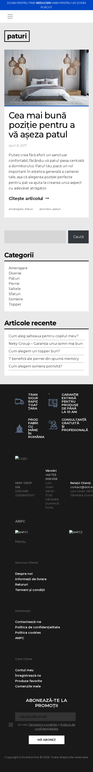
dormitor (45, 209)
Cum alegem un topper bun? (34, 351)
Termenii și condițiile (43, 724)
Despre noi (24, 574)
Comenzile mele (28, 686)
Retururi (21, 584)
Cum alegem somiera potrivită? (35, 366)
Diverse (15, 273)
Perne (14, 284)
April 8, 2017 (18, 146)
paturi (57, 209)
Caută (78, 237)
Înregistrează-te (28, 675)
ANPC (20, 521)
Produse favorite (28, 681)
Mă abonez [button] (46, 739)
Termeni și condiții (30, 590)
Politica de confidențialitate (37, 627)
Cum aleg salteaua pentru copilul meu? (43, 336)
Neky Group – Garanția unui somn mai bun (46, 344)
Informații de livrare (30, 579)
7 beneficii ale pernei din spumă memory (44, 359)
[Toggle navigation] (10, 16)
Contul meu (24, 670)
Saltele (15, 289)
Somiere (16, 299)
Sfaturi (14, 294)
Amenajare (16, 209)
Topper (15, 304)
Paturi (29, 209)
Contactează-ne (28, 622)
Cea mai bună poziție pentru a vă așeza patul (43, 125)
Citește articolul (26, 198)
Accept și (46, 727)
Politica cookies (28, 633)
